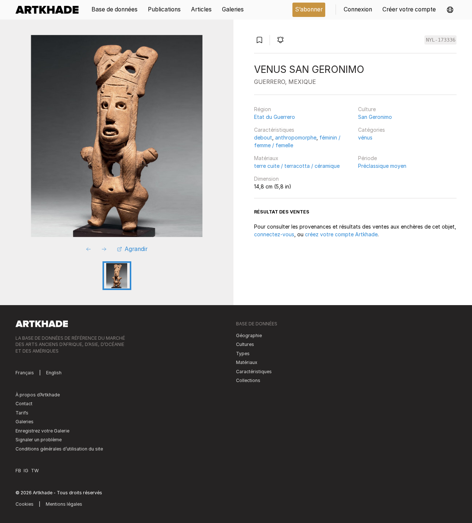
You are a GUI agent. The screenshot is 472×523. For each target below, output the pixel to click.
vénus (365, 137)
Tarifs (21, 413)
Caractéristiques (274, 130)
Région (262, 109)
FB (18, 470)
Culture (367, 109)
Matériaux (266, 158)
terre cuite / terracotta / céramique (297, 166)
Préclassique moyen (382, 166)
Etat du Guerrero (274, 117)
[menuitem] (49, 10)
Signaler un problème (38, 439)
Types (243, 353)
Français (24, 372)
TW (35, 470)
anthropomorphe (295, 137)
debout (263, 137)
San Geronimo (375, 117)
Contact (23, 403)
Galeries (24, 421)
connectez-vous (274, 234)
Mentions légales (64, 504)
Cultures (245, 344)
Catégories (371, 130)
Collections (248, 380)
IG (26, 470)
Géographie (249, 335)
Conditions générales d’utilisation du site (59, 449)
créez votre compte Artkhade (341, 234)
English (54, 372)
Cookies (24, 504)
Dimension (266, 179)
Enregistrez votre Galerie (42, 431)
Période (367, 158)
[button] (450, 9)
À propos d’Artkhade (37, 394)
